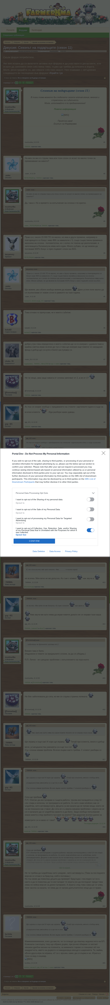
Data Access (55, 551)
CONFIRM (34, 541)
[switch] (90, 499)
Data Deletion (39, 551)
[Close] (104, 454)
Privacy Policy (71, 551)
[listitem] (55, 493)
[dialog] (55, 502)
